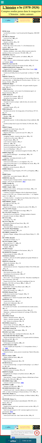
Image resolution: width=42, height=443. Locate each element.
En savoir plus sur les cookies (22, 438)
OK (13, 438)
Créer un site (26, 441)
